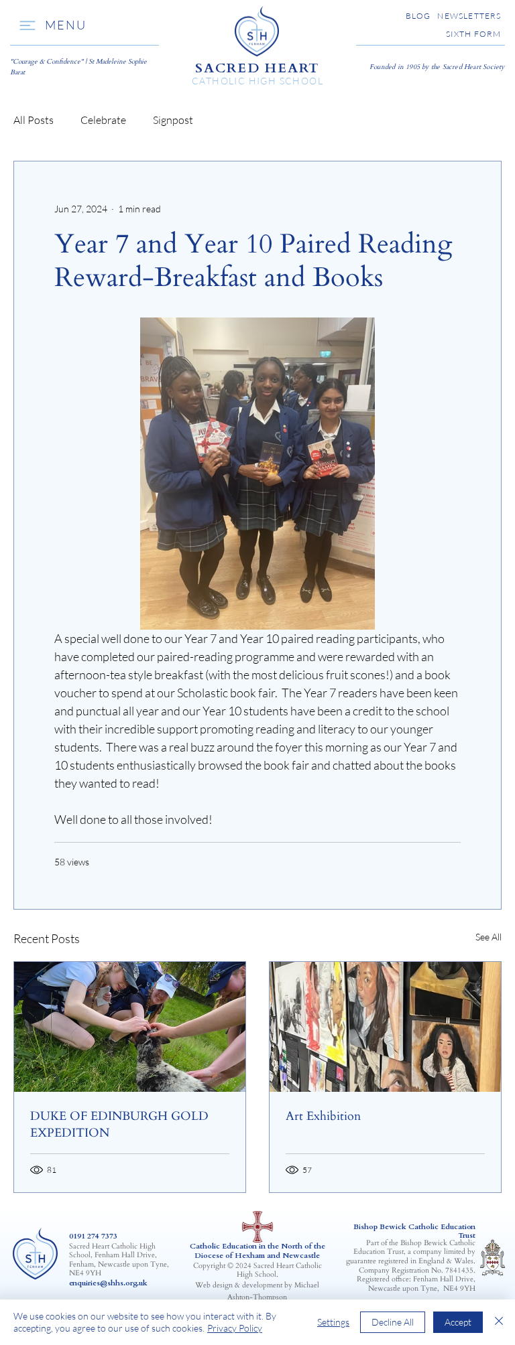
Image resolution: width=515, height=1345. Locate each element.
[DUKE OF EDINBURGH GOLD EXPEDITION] (129, 1027)
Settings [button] (333, 1322)
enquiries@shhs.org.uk (108, 1283)
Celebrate (103, 120)
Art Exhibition (323, 1116)
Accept (458, 1322)
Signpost (173, 120)
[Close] (499, 1322)
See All (488, 936)
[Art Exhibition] (385, 1027)
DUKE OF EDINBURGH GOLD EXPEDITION (119, 1124)
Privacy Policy (234, 1328)
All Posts (33, 120)
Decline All (392, 1322)
